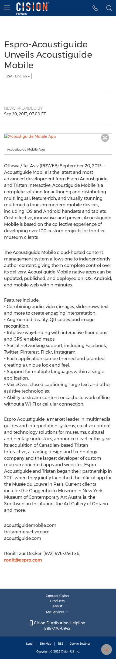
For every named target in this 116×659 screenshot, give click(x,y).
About (57, 606)
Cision (65, 651)
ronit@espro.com (23, 560)
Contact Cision (57, 596)
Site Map (46, 643)
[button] (95, 8)
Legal (29, 643)
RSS (60, 643)
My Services (55, 612)
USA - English (17, 76)
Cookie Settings (80, 643)
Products (57, 601)
